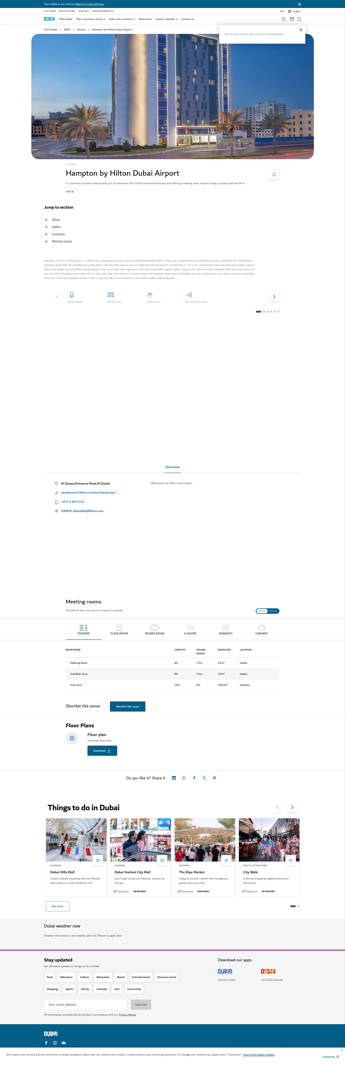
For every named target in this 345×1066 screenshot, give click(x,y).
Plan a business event (89, 19)
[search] (283, 19)
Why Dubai (65, 19)
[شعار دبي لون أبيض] (75, 1033)
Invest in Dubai (67, 11)
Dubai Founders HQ (103, 11)
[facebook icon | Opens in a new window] (194, 778)
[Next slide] (57, 296)
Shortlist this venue (127, 706)
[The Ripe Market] (205, 840)
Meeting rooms (62, 241)
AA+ (282, 11)
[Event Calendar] (292, 18)
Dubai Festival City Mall (132, 872)
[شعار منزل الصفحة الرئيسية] (49, 19)
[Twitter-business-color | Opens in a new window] (204, 778)
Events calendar (165, 19)
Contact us (187, 19)
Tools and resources (120, 19)
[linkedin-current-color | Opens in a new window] (174, 778)
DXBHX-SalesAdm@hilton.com (82, 511)
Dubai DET (83, 11)
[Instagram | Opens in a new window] (55, 1043)
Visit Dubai (50, 11)
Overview (173, 467)
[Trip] (298, 19)
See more (57, 906)
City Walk (250, 872)
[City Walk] (269, 840)
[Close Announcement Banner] (299, 4)
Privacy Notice (127, 1014)
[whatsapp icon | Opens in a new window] (184, 778)
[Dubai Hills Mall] (76, 840)
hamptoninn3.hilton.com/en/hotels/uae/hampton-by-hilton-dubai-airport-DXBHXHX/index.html (90, 492)
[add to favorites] (98, 860)
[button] (330, 1057)
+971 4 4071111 (72, 501)
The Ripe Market (192, 872)
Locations (58, 234)
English (296, 11)
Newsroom (145, 19)
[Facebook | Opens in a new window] (46, 1043)
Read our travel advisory (89, 4)
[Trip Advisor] (63, 1043)
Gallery (56, 226)
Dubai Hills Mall (62, 872)
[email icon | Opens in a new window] (214, 778)
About (56, 219)
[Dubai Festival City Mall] (140, 840)
